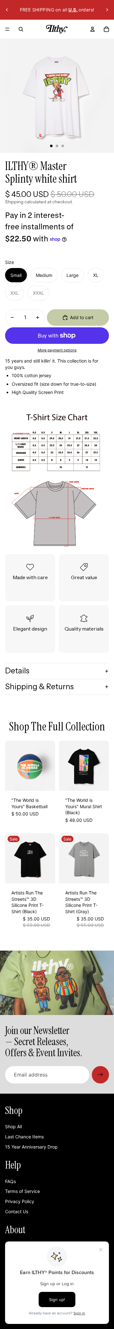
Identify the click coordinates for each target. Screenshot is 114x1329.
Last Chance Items (24, 1136)
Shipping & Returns (39, 686)
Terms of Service (22, 1191)
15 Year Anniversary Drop (31, 1146)
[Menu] (7, 29)
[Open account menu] (92, 29)
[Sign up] (100, 1074)
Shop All (13, 1126)
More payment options (57, 350)
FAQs (10, 1181)
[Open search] (21, 29)
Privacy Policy (19, 1201)
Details (17, 670)
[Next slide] (107, 10)
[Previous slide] (7, 10)
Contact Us (16, 1211)
